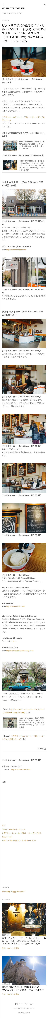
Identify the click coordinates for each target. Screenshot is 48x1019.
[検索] (44, 3)
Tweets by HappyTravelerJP (13, 892)
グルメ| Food (7, 837)
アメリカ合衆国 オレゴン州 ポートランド (21, 840)
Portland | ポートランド (16, 829)
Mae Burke (30, 1008)
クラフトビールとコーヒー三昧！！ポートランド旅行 (21, 833)
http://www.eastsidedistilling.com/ (19, 651)
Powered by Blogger (26, 1004)
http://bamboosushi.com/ (16, 250)
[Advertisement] (24, 864)
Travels (11, 13)
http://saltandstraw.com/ (20, 770)
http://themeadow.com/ (15, 606)
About (19, 13)
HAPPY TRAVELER (13, 8)
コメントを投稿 (13, 948)
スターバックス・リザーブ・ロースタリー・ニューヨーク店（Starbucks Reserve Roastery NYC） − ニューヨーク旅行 (24, 941)
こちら (13, 641)
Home (4, 13)
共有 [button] (3, 826)
